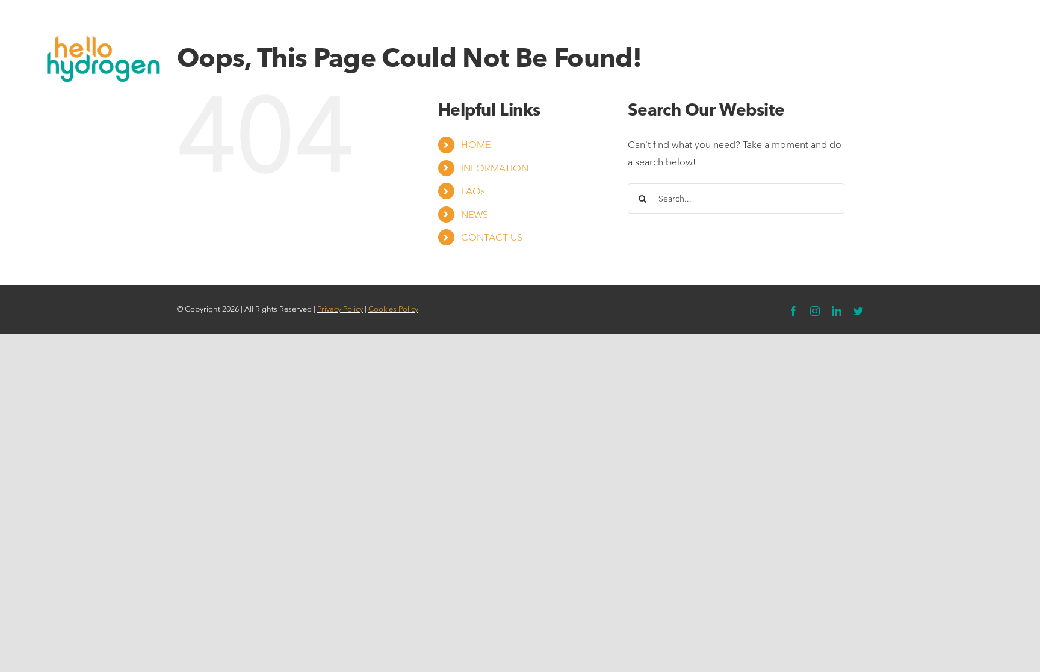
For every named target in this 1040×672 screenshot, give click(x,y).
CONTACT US (491, 237)
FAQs (473, 191)
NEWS (474, 214)
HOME (476, 144)
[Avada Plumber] (100, 28)
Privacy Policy (340, 309)
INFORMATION (494, 168)
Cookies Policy (393, 309)
